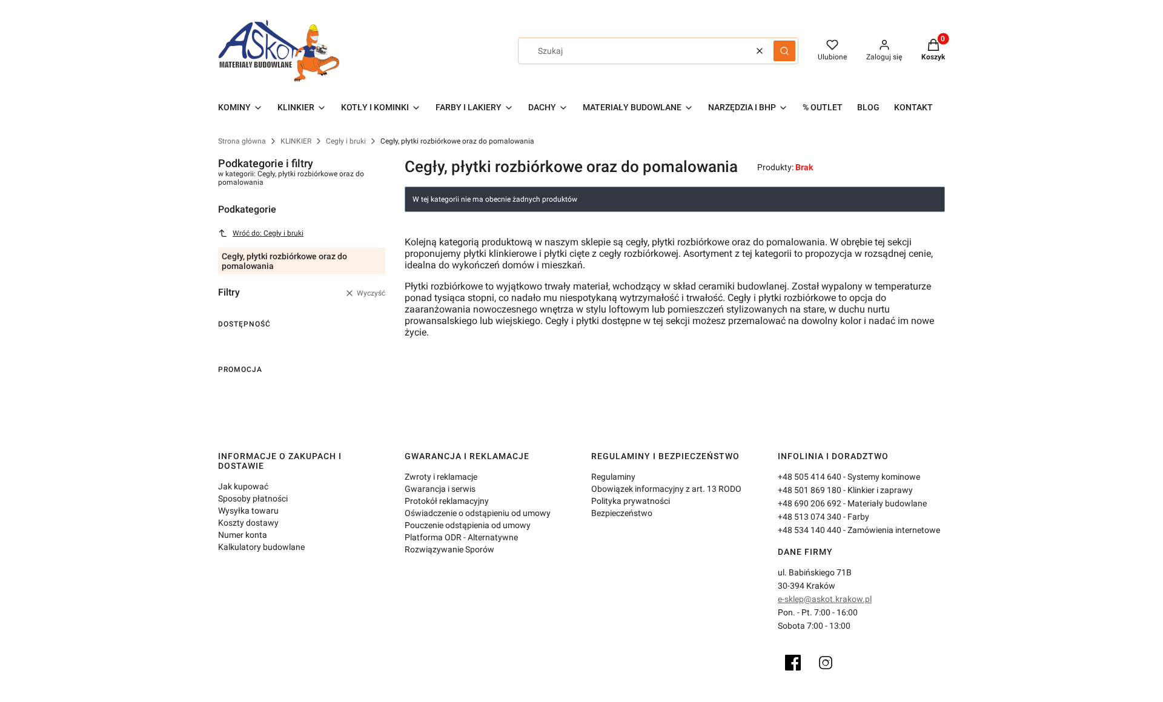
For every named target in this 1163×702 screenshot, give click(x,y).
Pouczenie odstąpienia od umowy (468, 525)
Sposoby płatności (253, 498)
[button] (784, 51)
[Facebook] (793, 663)
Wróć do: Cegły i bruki (268, 233)
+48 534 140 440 (809, 530)
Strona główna (242, 141)
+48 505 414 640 (809, 477)
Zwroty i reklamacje (441, 477)
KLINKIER (295, 141)
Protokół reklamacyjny (447, 501)
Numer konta (242, 535)
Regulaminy (613, 477)
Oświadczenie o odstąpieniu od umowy (478, 513)
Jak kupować (243, 486)
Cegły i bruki (346, 141)
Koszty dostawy (248, 523)
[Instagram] (825, 663)
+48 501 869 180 (809, 490)
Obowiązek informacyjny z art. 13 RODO (666, 489)
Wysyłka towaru (248, 510)
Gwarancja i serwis (440, 489)
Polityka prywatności (630, 501)
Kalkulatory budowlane (261, 547)
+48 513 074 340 (809, 517)
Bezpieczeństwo (621, 513)
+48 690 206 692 (809, 503)
